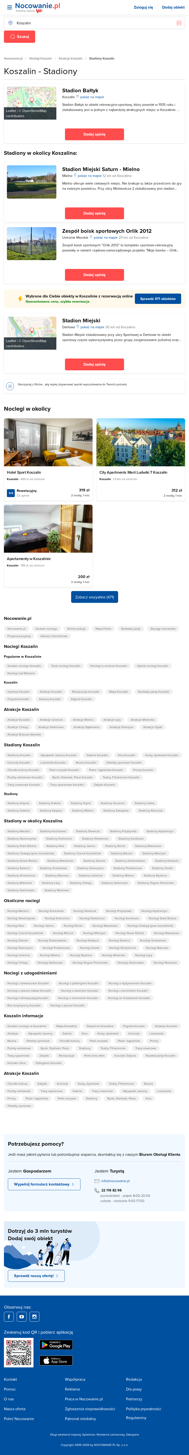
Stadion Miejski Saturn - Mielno (101, 169)
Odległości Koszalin (49, 1063)
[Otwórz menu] (10, 7)
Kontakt (10, 1379)
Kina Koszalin (126, 755)
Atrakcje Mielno (83, 720)
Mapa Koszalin (118, 691)
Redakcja (134, 1379)
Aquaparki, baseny (40, 1033)
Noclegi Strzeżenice (122, 948)
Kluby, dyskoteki (108, 1033)
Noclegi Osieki (89, 948)
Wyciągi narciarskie (163, 628)
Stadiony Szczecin (113, 803)
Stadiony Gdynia (18, 803)
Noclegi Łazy (143, 955)
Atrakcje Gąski (152, 727)
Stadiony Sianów (94, 861)
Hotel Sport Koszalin (24, 472)
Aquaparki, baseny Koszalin (59, 755)
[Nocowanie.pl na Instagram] (34, 1317)
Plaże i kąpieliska (129, 1041)
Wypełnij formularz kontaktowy (41, 1184)
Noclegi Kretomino (57, 918)
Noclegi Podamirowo (56, 948)
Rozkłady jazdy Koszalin (153, 691)
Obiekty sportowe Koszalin (124, 762)
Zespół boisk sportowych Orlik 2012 (107, 231)
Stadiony (85, 1048)
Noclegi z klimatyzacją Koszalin (27, 998)
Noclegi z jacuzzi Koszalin (67, 1005)
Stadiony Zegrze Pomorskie (156, 883)
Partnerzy (134, 1399)
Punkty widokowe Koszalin (25, 777)
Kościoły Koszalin (18, 762)
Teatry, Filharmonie (113, 1048)
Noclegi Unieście (18, 955)
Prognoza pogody (19, 636)
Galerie (67, 1033)
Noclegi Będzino (81, 955)
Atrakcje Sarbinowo (51, 727)
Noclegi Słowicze (84, 911)
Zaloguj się (143, 7)
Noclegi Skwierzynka (21, 918)
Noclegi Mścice (63, 933)
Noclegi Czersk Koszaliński (25, 933)
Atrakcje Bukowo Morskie (24, 734)
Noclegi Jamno (44, 925)
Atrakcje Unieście (51, 720)
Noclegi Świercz (119, 940)
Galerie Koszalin (97, 755)
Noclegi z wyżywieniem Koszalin (130, 983)
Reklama (72, 1389)
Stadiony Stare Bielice (21, 846)
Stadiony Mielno (83, 810)
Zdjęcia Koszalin (81, 699)
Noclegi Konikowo (127, 918)
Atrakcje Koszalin (70, 58)
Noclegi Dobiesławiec (52, 940)
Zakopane (132, 1434)
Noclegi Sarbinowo (50, 962)
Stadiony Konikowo (131, 838)
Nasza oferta (14, 1408)
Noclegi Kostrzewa (51, 911)
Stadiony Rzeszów (151, 810)
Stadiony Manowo (57, 875)
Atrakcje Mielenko (143, 720)
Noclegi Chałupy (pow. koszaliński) (150, 925)
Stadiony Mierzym (154, 853)
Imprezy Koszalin (18, 691)
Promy (154, 1041)
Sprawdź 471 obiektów (158, 298)
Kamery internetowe (54, 636)
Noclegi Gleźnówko (131, 962)
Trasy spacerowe (18, 1055)
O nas (9, 1399)
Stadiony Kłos (55, 846)
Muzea (11, 1041)
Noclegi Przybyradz (119, 911)
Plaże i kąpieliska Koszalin (106, 770)
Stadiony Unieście (91, 875)
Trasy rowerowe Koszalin (23, 784)
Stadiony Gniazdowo (53, 868)
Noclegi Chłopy (17, 962)
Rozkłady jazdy (131, 628)
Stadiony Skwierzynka (21, 838)
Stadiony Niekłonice (95, 838)
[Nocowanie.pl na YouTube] (22, 1317)
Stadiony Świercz (18, 868)
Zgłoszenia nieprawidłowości (90, 1408)
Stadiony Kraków (50, 803)
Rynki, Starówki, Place (55, 1048)
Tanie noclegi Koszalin (65, 666)
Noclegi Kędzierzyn (154, 911)
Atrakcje (12, 1033)
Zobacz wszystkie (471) (94, 597)
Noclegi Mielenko (113, 955)
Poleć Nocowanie (19, 1418)
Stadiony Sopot (81, 803)
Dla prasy (134, 1389)
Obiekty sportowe (38, 1041)
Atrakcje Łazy (112, 720)
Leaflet (11, 110)
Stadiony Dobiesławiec (130, 861)
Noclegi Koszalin (40, 58)
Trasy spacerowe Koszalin (67, 784)
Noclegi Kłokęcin (88, 940)
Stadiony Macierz (18, 831)
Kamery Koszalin (50, 699)
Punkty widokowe (19, 1048)
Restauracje (66, 1055)
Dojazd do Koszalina (100, 1026)
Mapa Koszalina (66, 1026)
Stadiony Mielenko (19, 883)
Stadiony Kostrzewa (53, 831)
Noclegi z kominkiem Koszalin (128, 990)
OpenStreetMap (34, 110)
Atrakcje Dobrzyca (121, 727)
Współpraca (75, 1379)
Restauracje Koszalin (85, 691)
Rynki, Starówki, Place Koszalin (72, 777)
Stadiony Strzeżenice (21, 875)
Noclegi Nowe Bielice (129, 933)
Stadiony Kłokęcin (167, 861)
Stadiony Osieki (162, 868)
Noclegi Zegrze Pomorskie (90, 962)
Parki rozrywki (99, 1041)
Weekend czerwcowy (110, 1434)
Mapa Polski (103, 628)
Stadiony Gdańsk (18, 810)
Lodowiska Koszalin (53, 762)
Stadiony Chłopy (81, 883)
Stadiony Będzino (155, 875)
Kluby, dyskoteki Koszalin (161, 755)
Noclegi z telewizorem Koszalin (28, 983)
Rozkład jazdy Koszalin (160, 1055)
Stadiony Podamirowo (127, 868)
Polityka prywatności (143, 1408)
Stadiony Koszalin (19, 755)
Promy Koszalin (143, 770)
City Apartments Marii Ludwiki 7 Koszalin (133, 472)
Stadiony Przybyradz (123, 831)
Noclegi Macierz (18, 911)
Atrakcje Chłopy (17, 727)
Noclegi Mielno (50, 955)
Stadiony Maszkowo (148, 846)
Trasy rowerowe (145, 1048)
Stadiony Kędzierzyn (159, 831)
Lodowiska (156, 1033)
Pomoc (10, 1389)
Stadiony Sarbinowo (114, 883)
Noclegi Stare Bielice (162, 918)
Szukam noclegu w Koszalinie (27, 1026)
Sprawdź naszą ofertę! (34, 1276)
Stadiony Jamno (84, 846)
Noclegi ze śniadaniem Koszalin (129, 998)
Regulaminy (136, 1417)
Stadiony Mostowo (57, 890)
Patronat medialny (80, 1418)
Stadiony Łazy (51, 883)
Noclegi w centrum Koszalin (108, 666)
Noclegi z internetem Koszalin (78, 998)
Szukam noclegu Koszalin (24, 666)
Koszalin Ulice (16, 1063)
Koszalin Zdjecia (125, 1055)
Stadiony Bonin (115, 846)
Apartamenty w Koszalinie (28, 559)
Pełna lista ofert (94, 1055)
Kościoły (134, 1033)
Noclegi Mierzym (94, 933)
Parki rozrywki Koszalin (64, 770)
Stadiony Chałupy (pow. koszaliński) (30, 853)
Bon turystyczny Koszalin (24, 1005)
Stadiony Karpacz (51, 810)
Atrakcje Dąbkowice (87, 727)
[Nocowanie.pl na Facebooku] (9, 1317)
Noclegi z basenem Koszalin (79, 990)
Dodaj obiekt (173, 7)
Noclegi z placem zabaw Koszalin (29, 990)
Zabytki (44, 1055)
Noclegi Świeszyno (20, 948)
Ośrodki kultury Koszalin (23, 770)
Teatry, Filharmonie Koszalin (121, 777)
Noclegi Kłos (15, 925)
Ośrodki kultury (70, 1041)
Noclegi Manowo (157, 948)
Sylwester (88, 1434)
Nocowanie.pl (13, 58)
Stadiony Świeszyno (90, 868)
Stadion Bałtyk (80, 90)
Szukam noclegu (46, 628)
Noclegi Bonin (73, 925)
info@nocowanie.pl (115, 1180)
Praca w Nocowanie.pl (84, 1399)
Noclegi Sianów (17, 940)
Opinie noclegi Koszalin (152, 666)
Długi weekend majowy (65, 1434)
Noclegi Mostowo (165, 962)
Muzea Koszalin (86, 762)
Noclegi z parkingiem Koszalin (79, 983)
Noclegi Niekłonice (92, 918)
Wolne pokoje (76, 628)
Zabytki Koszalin (104, 784)
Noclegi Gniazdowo (153, 940)
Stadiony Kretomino (59, 838)
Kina (84, 1033)
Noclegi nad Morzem (21, 673)
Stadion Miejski (81, 320)
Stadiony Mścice (121, 853)
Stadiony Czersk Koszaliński (82, 853)
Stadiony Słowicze (88, 831)
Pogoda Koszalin (18, 699)
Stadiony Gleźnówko (21, 890)
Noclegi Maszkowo (105, 925)
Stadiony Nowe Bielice (22, 861)
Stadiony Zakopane (116, 810)
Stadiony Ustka (144, 803)
